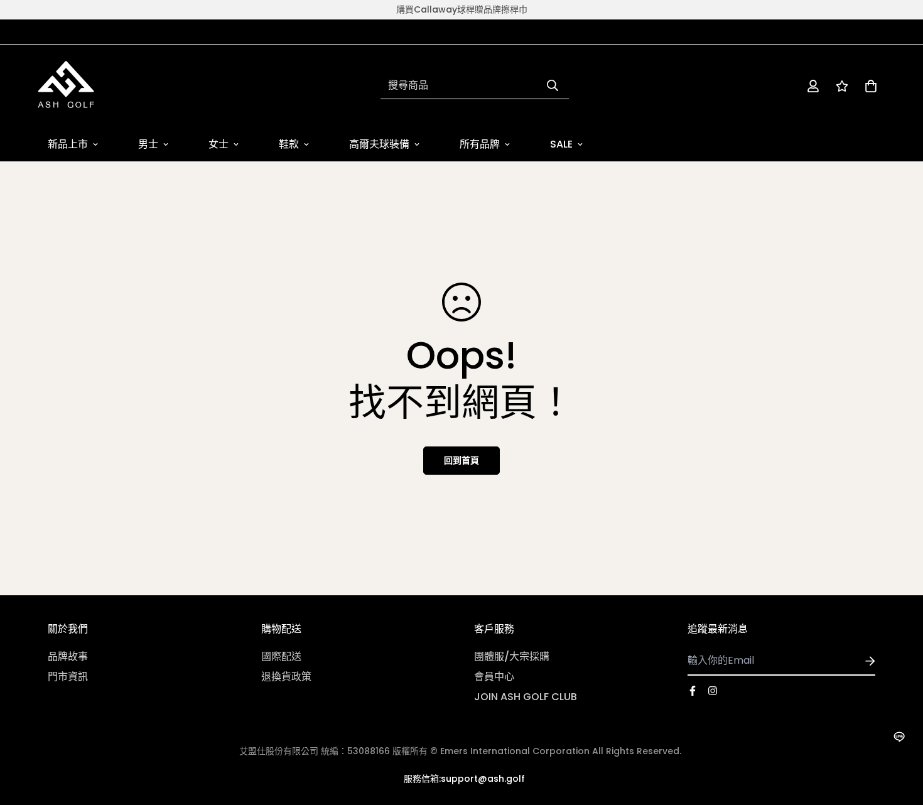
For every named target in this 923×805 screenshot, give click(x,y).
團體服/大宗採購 (511, 656)
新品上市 (68, 144)
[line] (899, 737)
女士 (218, 144)
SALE (561, 144)
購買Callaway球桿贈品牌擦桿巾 (461, 9)
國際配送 (281, 656)
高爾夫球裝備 (379, 144)
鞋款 (289, 144)
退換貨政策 (286, 676)
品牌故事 (68, 656)
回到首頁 (461, 460)
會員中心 (494, 676)
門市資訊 (68, 676)
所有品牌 (480, 144)
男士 (148, 144)
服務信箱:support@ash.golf (464, 778)
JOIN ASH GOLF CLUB (525, 696)
